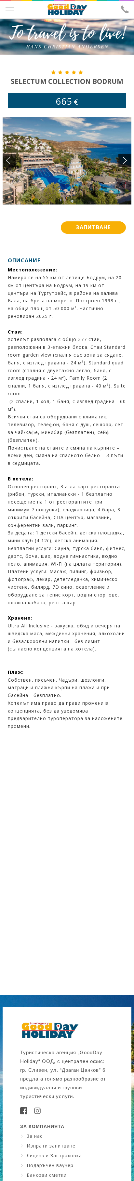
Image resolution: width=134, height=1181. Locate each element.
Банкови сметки (47, 1175)
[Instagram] (37, 1112)
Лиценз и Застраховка (54, 1155)
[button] (124, 160)
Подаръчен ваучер (50, 1165)
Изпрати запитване (51, 1146)
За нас (35, 1136)
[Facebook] (23, 1112)
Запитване (93, 227)
